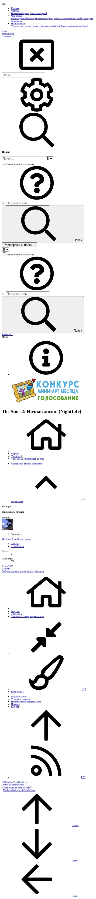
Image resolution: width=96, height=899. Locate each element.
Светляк (6, 568)
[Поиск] (37, 111)
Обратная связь (18, 696)
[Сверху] (46, 742)
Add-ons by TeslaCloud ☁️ (14, 782)
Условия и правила (20, 699)
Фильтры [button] (6, 506)
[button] (4, 4)
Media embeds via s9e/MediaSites (19, 790)
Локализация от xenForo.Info (16, 787)
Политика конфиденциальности (26, 701)
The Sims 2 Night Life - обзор (16, 539)
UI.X (83, 689)
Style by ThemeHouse (13, 784)
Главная (15, 706)
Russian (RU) (17, 691)
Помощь (15, 704)
